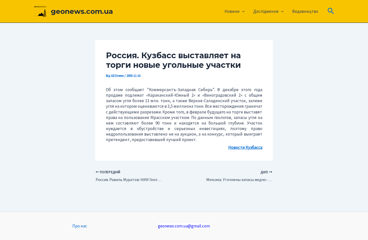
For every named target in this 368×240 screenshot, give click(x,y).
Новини (232, 11)
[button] (242, 11)
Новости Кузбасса (245, 147)
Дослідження (266, 11)
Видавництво (305, 11)
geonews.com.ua (82, 11)
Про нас (79, 226)
